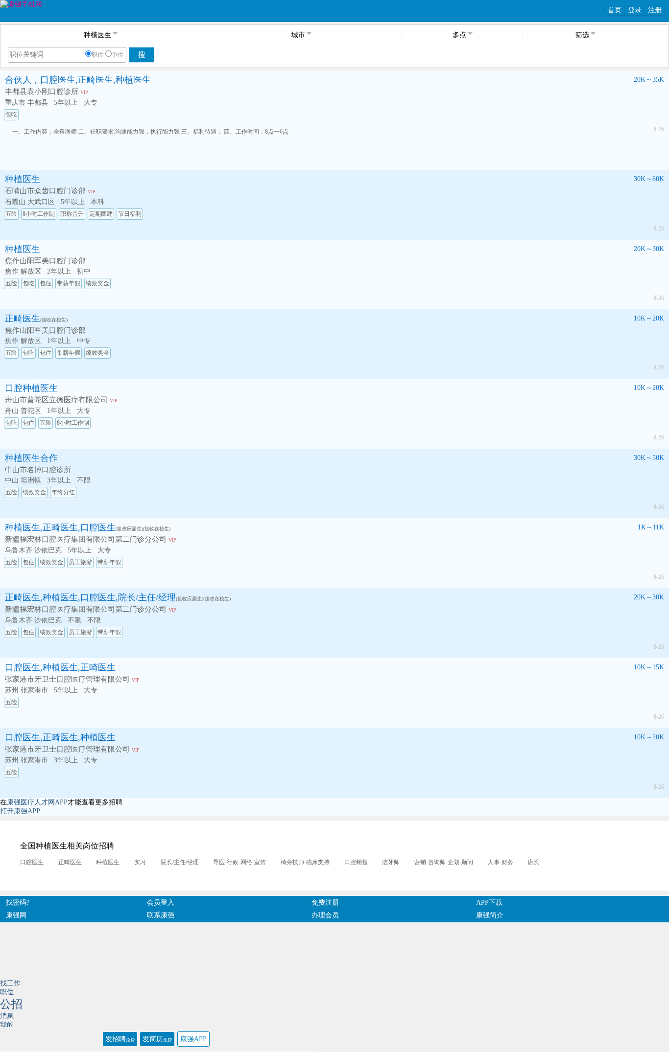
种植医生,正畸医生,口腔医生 (60, 527)
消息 (7, 1016)
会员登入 (160, 902)
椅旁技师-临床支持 (305, 862)
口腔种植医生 (31, 388)
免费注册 (325, 902)
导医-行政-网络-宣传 (239, 862)
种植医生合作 (31, 458)
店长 (533, 862)
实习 (140, 862)
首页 (614, 10)
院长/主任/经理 (180, 862)
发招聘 (120, 1039)
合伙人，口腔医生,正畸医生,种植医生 (78, 80)
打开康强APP (20, 811)
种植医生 (22, 179)
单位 (117, 54)
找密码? (17, 902)
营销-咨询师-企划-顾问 (443, 862)
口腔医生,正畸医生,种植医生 (60, 737)
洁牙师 (391, 862)
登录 (635, 10)
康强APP (193, 1039)
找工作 (10, 983)
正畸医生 (22, 318)
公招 (11, 1004)
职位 (97, 54)
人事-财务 (500, 862)
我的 (7, 1025)
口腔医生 (32, 862)
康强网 (16, 915)
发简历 (157, 1039)
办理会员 (325, 915)
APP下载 (489, 902)
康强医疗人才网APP (37, 802)
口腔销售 (356, 862)
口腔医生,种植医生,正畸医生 (60, 667)
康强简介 (489, 915)
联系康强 (160, 915)
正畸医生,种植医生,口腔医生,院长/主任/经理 (90, 597)
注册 (655, 10)
